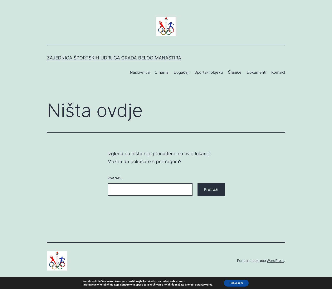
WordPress (275, 261)
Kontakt (278, 72)
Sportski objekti (208, 72)
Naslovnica (140, 72)
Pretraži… (115, 178)
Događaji (181, 72)
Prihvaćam (236, 283)
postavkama (204, 284)
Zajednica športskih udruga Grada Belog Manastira (114, 58)
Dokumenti (256, 72)
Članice (235, 72)
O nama (161, 72)
